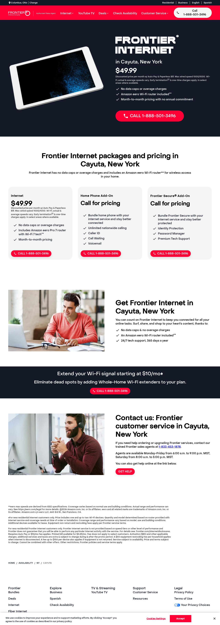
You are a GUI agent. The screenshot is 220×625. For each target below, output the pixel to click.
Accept (180, 618)
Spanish (208, 2)
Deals (12, 598)
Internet (13, 605)
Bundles (13, 592)
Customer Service (145, 592)
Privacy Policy (183, 592)
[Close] (214, 618)
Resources (140, 598)
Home (11, 563)
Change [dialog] (34, 2)
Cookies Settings (156, 618)
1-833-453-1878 (170, 447)
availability (26, 563)
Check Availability (62, 605)
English (195, 2)
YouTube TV (99, 592)
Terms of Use (183, 598)
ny (38, 563)
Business (183, 2)
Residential (168, 2)
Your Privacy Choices (195, 605)
